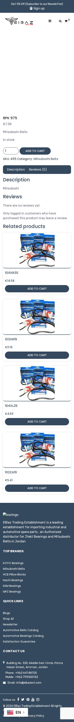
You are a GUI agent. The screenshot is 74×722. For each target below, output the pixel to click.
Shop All (8, 619)
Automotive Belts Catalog (20, 630)
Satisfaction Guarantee (19, 642)
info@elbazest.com (28, 682)
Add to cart (35, 151)
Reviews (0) (38, 169)
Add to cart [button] (37, 289)
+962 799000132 (26, 677)
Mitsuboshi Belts (45, 159)
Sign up (39, 8)
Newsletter (10, 624)
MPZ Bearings (12, 592)
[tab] (16, 169)
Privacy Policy (35, 716)
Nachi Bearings (13, 580)
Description (16, 169)
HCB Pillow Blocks (14, 574)
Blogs (6, 613)
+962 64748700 (26, 673)
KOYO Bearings (13, 563)
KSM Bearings (12, 586)
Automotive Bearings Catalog (23, 636)
